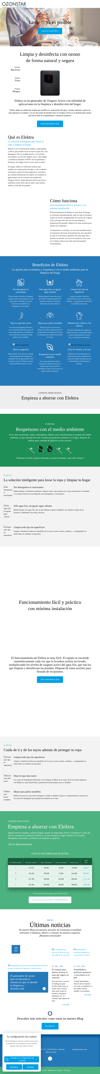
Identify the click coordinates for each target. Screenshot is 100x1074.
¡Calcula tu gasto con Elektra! (50, 900)
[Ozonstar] (14, 5)
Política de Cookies (55, 1070)
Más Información (50, 124)
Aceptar (30, 1067)
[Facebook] (50, 1059)
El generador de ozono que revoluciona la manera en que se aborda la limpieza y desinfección (23, 982)
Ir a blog (50, 1026)
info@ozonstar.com (79, 1049)
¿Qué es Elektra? (50, 31)
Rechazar (14, 1067)
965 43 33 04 (51, 1052)
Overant (67, 1070)
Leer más (66, 1004)
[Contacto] (88, 3)
